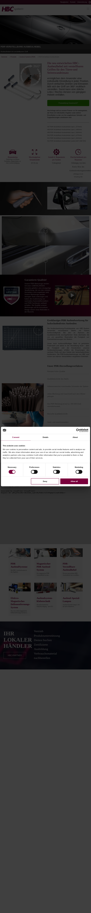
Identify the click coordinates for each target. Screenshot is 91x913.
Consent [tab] (15, 437)
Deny (45, 481)
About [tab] (75, 437)
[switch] (34, 472)
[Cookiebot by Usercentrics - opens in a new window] (78, 430)
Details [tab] (45, 437)
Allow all (74, 481)
